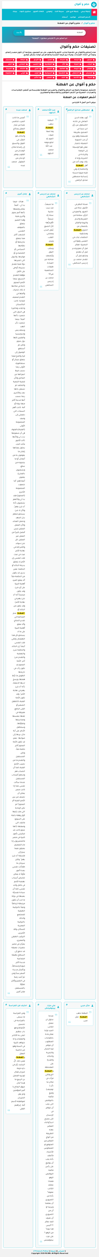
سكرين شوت (25, 12)
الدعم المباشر (84, 17)
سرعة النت (59, 12)
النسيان (9, 60)
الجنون (89, 60)
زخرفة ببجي (85, 12)
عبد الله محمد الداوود (48, 111)
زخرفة (53, 1251)
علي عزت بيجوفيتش (50, 1007)
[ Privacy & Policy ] (41, 1251)
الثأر (63, 64)
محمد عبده (21, 110)
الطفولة (9, 73)
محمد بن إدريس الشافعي (82, 195)
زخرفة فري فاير (72, 12)
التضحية (62, 73)
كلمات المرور (38, 12)
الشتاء (22, 69)
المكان (89, 69)
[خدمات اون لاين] (94, 12)
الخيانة (62, 60)
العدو (50, 60)
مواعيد (73, 17)
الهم (10, 64)
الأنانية (76, 77)
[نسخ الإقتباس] (66, 109)
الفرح (37, 69)
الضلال (49, 77)
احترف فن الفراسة (18, 1006)
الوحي (23, 73)
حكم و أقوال (89, 23)
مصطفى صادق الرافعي (78, 110)
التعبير (36, 64)
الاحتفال (75, 73)
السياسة (48, 73)
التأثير (36, 77)
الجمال (49, 69)
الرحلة (76, 60)
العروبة (9, 69)
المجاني (61, 1251)
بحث (18, 33)
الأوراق (36, 60)
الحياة (90, 77)
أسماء (65, 17)
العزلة (76, 64)
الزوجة (76, 69)
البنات (90, 64)
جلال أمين (22, 194)
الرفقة (22, 60)
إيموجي (49, 12)
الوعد (37, 73)
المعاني (22, 64)
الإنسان (89, 73)
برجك (15, 12)
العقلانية (48, 64)
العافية (62, 69)
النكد (63, 77)
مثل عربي (85, 1006)
